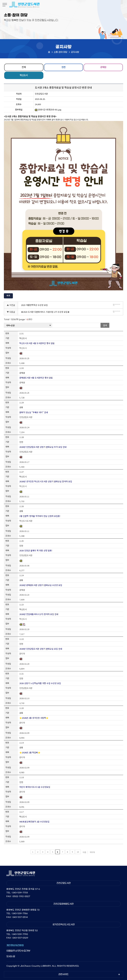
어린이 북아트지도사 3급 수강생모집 (34, 786)
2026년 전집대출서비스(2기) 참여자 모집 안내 (38, 614)
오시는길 (10, 956)
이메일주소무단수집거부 (18, 951)
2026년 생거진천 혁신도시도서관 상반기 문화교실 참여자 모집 (45, 481)
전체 (24, 67)
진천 (63, 67)
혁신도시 (24, 75)
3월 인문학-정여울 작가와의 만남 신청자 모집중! (39, 516)
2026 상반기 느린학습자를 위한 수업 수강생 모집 (40, 683)
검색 (105, 325)
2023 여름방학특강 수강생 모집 (34, 305)
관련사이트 (63, 974)
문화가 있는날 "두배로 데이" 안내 (33, 412)
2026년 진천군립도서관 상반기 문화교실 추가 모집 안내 (42, 446)
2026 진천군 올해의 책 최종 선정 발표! (35, 550)
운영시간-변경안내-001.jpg (49, 109)
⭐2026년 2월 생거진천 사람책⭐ (33, 717)
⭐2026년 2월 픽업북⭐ (29, 752)
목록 (8, 295)
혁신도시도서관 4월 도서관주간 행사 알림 (37, 343)
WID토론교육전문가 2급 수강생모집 (34, 821)
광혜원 (103, 67)
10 (78, 852)
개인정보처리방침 (15, 945)
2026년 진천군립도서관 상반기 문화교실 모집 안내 (40, 648)
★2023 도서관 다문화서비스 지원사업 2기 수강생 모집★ (45, 311)
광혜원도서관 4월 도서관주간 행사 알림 (36, 377)
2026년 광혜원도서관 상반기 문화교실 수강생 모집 (40, 585)
